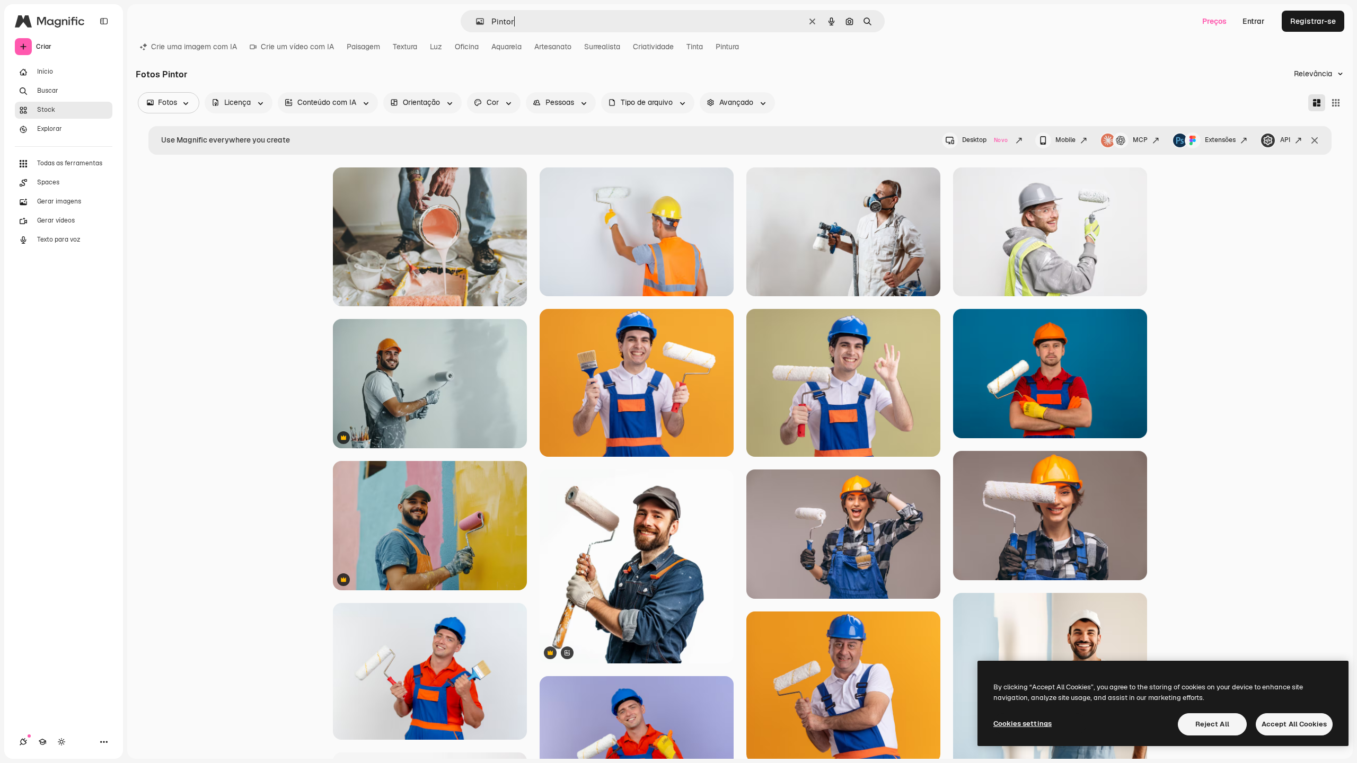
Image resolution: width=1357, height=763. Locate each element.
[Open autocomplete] (475, 21)
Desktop (985, 140)
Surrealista (602, 46)
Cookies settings (1022, 723)
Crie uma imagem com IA (194, 46)
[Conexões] (23, 741)
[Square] (1335, 102)
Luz (436, 46)
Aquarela (506, 46)
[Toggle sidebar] (103, 21)
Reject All (1212, 724)
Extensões (1220, 140)
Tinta (694, 46)
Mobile (1065, 140)
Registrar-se (1313, 21)
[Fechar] (1314, 140)
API (1285, 140)
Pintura (727, 46)
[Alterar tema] (61, 741)
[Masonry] (1316, 102)
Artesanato (552, 46)
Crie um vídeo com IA (297, 46)
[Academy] (42, 741)
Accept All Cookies (1294, 724)
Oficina (467, 46)
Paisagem (363, 46)
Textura (405, 46)
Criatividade (653, 46)
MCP (1140, 140)
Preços (1214, 21)
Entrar (1254, 21)
